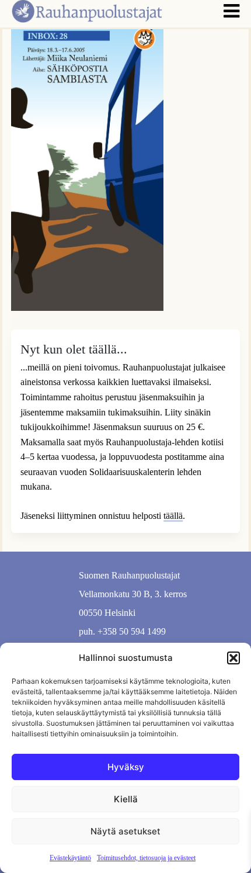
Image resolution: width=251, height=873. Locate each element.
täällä (173, 516)
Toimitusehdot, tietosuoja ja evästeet (146, 858)
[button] (233, 658)
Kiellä (126, 799)
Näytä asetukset (125, 831)
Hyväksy (125, 766)
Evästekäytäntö (70, 858)
